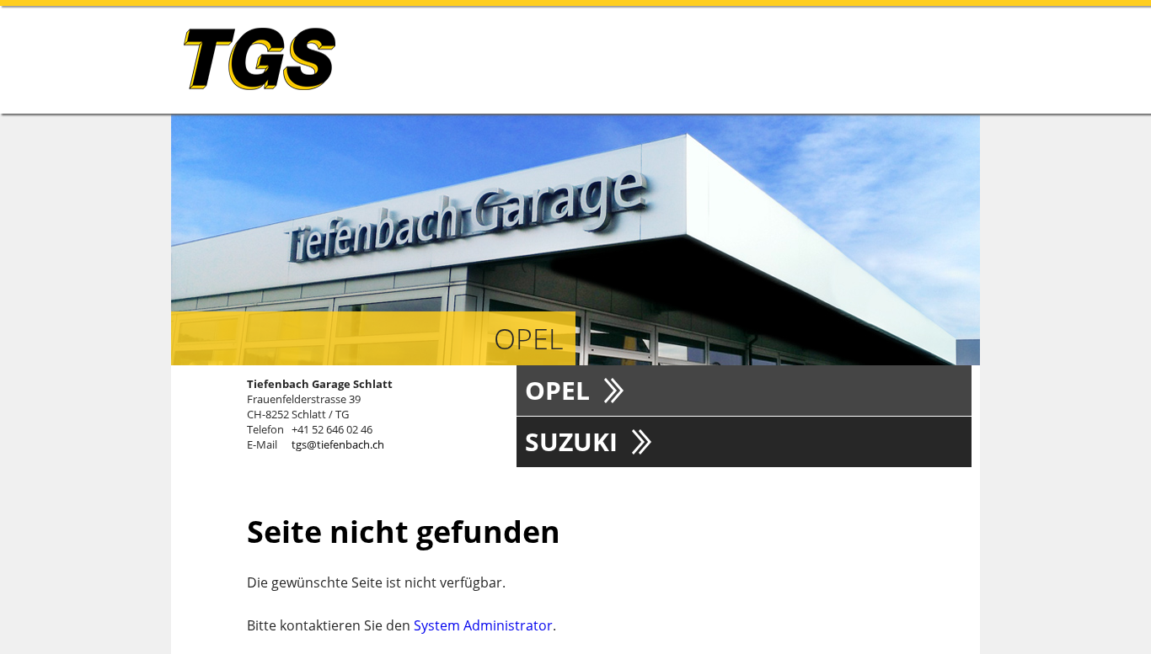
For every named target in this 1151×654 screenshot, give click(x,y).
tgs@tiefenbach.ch (338, 444)
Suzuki (571, 441)
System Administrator (483, 625)
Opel (557, 390)
